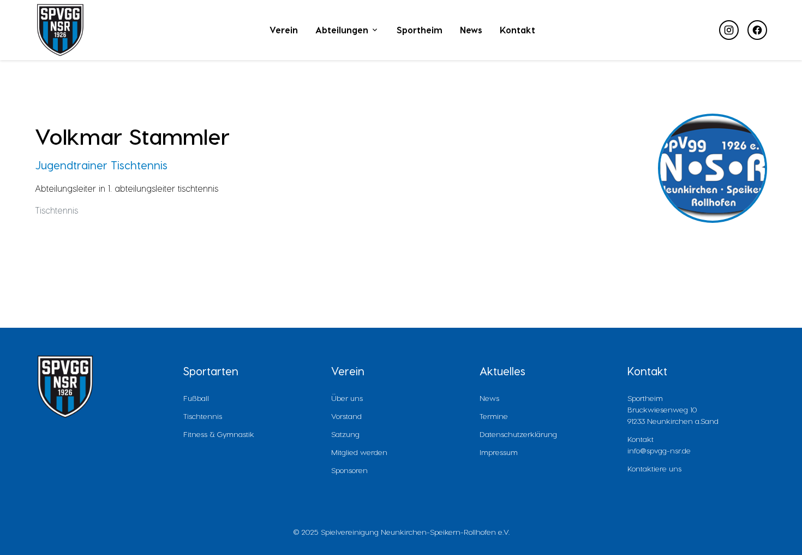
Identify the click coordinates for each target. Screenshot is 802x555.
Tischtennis (202, 416)
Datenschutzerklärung (518, 434)
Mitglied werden (359, 452)
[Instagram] (729, 30)
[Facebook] (757, 30)
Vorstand (346, 416)
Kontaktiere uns (654, 468)
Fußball (196, 398)
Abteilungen (341, 30)
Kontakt (517, 30)
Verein (284, 30)
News (471, 30)
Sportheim (419, 30)
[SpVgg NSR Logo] (60, 30)
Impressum (499, 452)
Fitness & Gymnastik (218, 434)
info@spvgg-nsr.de (659, 450)
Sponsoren (349, 470)
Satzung (345, 434)
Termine (494, 416)
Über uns (347, 398)
